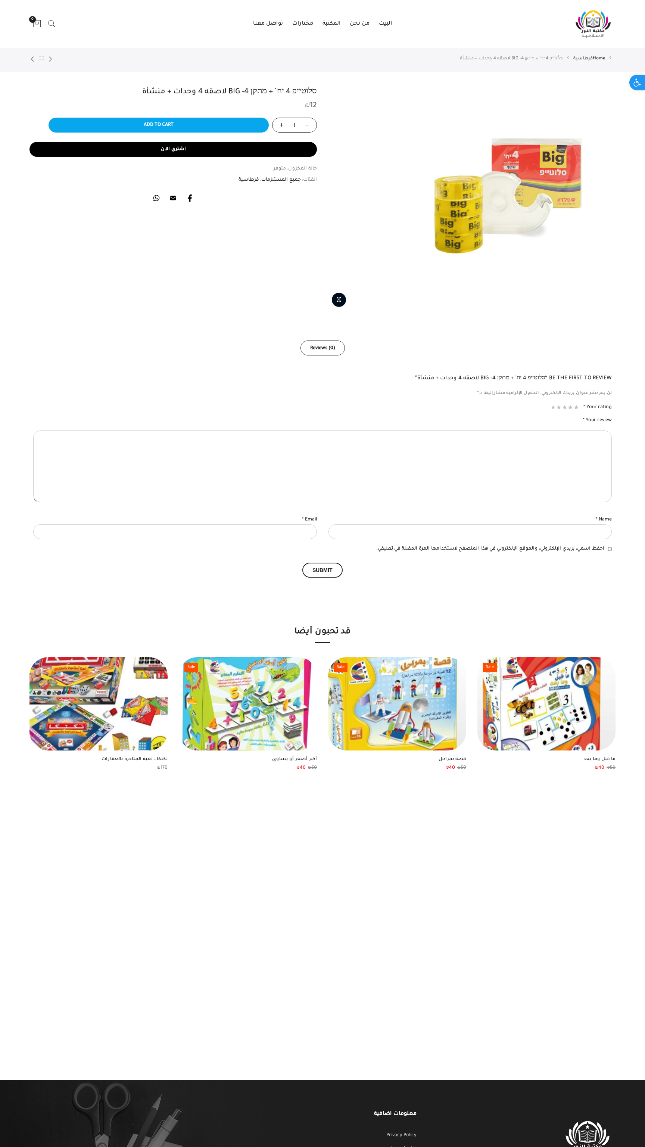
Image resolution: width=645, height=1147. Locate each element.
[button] (637, 82)
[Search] (51, 24)
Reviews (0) (322, 348)
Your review (597, 420)
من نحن (360, 24)
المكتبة (331, 24)
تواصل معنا (268, 24)
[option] (546, 715)
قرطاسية (583, 58)
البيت (385, 24)
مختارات (302, 24)
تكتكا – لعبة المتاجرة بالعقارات (135, 759)
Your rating (597, 407)
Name (604, 519)
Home (599, 58)
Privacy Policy (401, 1135)
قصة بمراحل (452, 759)
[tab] (322, 348)
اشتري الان (173, 149)
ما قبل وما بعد (599, 759)
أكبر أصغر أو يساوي (294, 759)
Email (309, 519)
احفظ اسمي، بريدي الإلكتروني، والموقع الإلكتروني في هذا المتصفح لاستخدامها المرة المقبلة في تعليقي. (490, 548)
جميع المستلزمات (281, 180)
